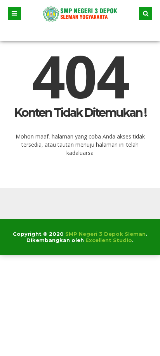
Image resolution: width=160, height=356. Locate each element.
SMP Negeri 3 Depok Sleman (105, 234)
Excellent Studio (108, 240)
